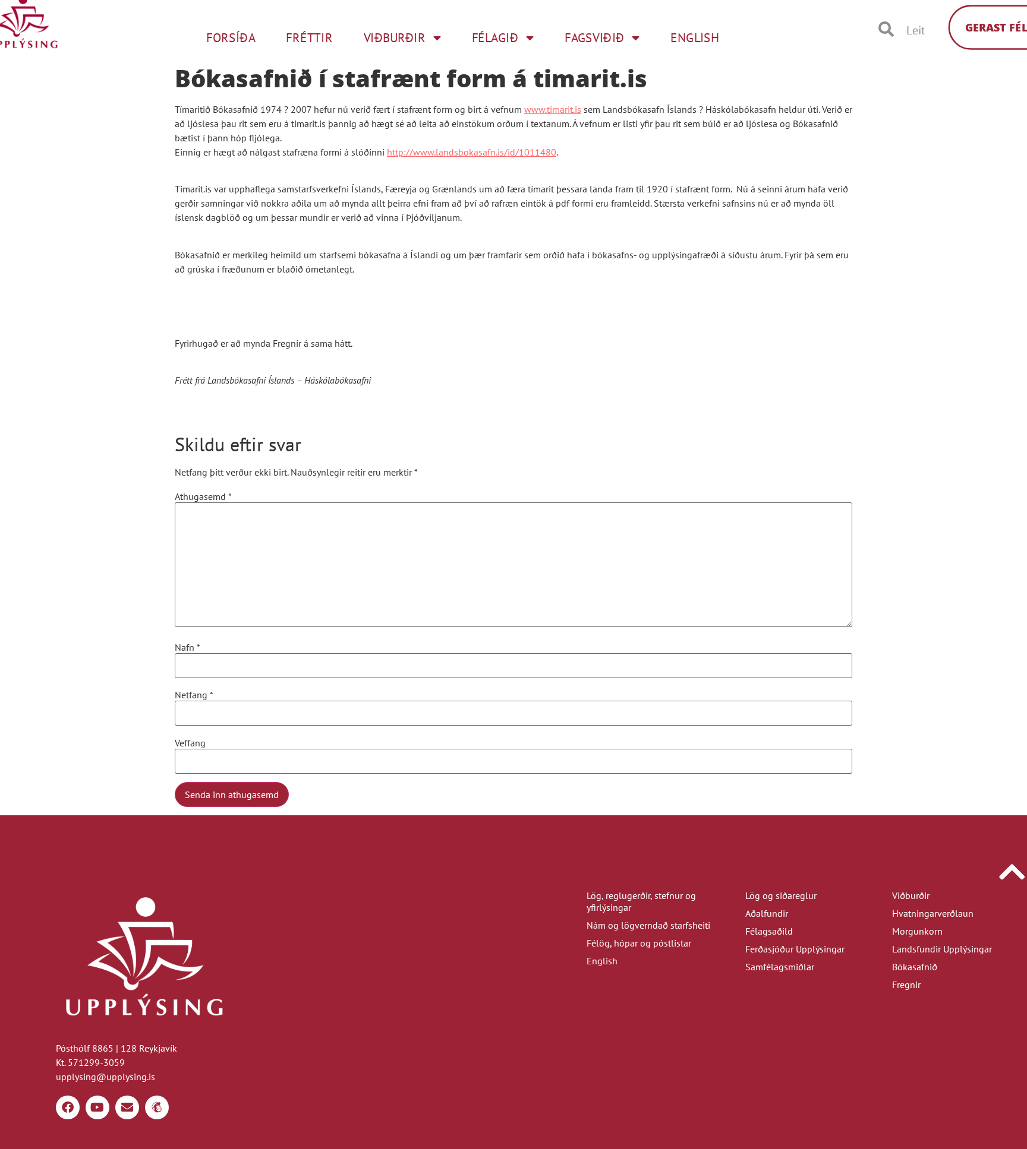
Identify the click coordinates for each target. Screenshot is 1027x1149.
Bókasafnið (914, 967)
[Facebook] (68, 1107)
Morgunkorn (917, 931)
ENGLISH (694, 37)
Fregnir (906, 984)
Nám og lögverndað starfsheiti (648, 925)
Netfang (194, 694)
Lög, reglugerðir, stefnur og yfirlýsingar (641, 901)
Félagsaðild (769, 931)
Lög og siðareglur (781, 895)
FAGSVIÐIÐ (594, 37)
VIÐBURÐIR (395, 37)
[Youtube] (97, 1107)
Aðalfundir (766, 913)
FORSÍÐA (230, 37)
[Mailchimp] (157, 1107)
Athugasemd (203, 496)
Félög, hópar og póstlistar (639, 943)
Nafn (187, 647)
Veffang (190, 743)
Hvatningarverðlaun (933, 913)
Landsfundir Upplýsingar (942, 949)
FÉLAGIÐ (495, 37)
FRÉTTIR (309, 37)
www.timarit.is (552, 109)
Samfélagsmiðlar (779, 967)
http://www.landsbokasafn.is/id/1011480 (471, 152)
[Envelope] (127, 1107)
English (602, 961)
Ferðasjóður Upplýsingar (795, 949)
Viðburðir (911, 895)
